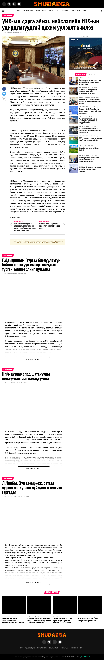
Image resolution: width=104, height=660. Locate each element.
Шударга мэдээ (54, 11)
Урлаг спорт (76, 11)
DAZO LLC (86, 657)
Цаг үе (85, 11)
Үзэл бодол (65, 11)
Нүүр (18, 11)
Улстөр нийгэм (41, 11)
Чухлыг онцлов (28, 11)
